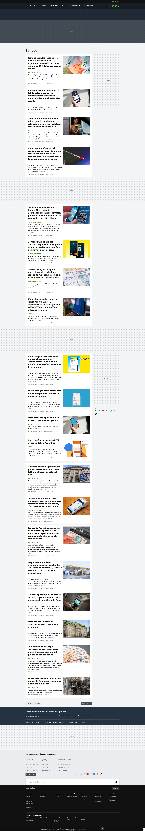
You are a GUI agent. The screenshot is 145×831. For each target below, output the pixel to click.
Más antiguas (86, 703)
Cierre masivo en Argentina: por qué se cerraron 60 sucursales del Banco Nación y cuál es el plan (44, 470)
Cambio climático (63, 770)
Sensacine (56, 796)
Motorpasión (84, 796)
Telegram (110, 410)
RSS (114, 410)
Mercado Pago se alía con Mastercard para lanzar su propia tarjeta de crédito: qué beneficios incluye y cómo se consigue (45, 245)
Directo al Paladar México (72, 818)
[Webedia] (115, 1)
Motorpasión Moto (86, 799)
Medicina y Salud (75, 6)
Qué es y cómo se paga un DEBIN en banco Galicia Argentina (44, 441)
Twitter (110, 6)
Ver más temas (30, 774)
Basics (30, 130)
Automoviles (69, 722)
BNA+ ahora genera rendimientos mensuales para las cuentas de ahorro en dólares (44, 393)
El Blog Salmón (112, 796)
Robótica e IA (38, 722)
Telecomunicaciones (64, 764)
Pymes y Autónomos (112, 799)
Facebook (107, 6)
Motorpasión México (84, 818)
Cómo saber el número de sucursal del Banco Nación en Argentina (43, 624)
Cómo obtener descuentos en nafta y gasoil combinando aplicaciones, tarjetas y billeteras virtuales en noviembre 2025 (45, 122)
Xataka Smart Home (29, 804)
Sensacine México (58, 818)
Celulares (34, 6)
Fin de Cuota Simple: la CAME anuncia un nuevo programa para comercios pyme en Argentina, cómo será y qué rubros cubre (44, 502)
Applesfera (29, 801)
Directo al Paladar (72, 796)
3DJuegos (42, 796)
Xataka (28, 796)
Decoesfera (98, 799)
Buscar (116, 781)
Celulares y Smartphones (50, 722)
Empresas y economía (34, 72)
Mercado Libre (46, 770)
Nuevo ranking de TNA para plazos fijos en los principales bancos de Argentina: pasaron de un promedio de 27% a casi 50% (45, 273)
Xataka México (30, 818)
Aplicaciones (32, 604)
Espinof (55, 799)
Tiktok (118, 6)
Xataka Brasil (29, 820)
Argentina (61, 722)
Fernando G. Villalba (37, 83)
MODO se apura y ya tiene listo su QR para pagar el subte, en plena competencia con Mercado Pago (44, 597)
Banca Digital (32, 105)
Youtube (116, 6)
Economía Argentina (31, 770)
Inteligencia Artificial (57, 6)
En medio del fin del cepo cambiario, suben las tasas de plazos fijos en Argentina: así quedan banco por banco (43, 650)
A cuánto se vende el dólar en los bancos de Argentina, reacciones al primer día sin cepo (45, 681)
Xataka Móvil (29, 799)
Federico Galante (36, 695)
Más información (85, 829)
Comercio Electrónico (35, 253)
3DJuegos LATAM (44, 818)
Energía (43, 6)
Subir (114, 788)
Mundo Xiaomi (29, 807)
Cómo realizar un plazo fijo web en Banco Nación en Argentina (43, 419)
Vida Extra (42, 799)
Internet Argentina (80, 722)
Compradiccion (99, 801)
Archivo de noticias (34, 703)
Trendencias (98, 796)
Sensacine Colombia (56, 820)
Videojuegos (88, 6)
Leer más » (41, 81)
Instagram (113, 6)
